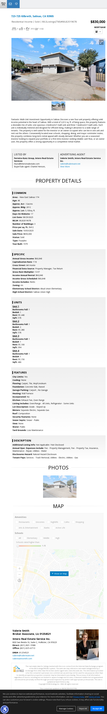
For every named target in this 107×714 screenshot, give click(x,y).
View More (65, 166)
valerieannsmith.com (22, 658)
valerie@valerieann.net (70, 163)
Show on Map (60, 573)
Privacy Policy (79, 696)
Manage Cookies (66, 708)
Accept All (97, 708)
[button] (4, 709)
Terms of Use (94, 696)
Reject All (83, 708)
